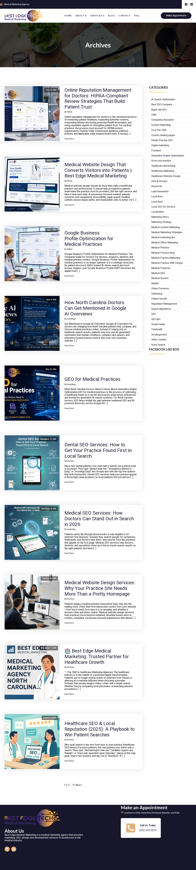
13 (73, 785)
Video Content (158, 339)
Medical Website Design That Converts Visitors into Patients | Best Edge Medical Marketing (98, 170)
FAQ (136, 15)
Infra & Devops (159, 181)
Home (68, 15)
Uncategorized (159, 334)
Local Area (157, 196)
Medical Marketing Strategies (167, 232)
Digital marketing (160, 145)
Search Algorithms (161, 309)
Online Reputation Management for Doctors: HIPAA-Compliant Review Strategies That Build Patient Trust (97, 98)
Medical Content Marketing (165, 227)
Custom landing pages (163, 135)
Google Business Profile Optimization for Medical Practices (88, 238)
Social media (158, 324)
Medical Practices (160, 268)
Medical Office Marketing (164, 242)
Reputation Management (164, 304)
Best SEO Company (161, 104)
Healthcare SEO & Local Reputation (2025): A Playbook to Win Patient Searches (99, 729)
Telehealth (156, 329)
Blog (111, 15)
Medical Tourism (160, 278)
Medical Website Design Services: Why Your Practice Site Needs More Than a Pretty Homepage (99, 588)
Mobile (155, 283)
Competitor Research (162, 120)
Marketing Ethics (160, 217)
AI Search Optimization (163, 99)
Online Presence (160, 288)
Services (96, 15)
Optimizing (156, 294)
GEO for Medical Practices (92, 379)
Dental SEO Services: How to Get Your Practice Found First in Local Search (98, 450)
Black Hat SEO (159, 110)
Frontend (156, 150)
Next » (79, 785)
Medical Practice (160, 247)
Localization (157, 212)
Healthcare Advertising (163, 166)
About (79, 15)
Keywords (156, 186)
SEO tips (155, 319)
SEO (153, 314)
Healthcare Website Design (165, 176)
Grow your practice (161, 161)
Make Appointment (176, 15)
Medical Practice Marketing (165, 258)
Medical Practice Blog (163, 253)
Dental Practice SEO (162, 140)
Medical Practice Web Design (167, 263)
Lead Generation (160, 191)
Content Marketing (161, 125)
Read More (69, 139)
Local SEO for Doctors (163, 207)
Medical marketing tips (163, 237)
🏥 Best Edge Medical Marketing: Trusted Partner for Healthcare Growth (96, 656)
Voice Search (158, 345)
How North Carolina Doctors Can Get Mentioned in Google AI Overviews (95, 308)
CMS (153, 115)
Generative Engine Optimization (167, 156)
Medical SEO (158, 273)
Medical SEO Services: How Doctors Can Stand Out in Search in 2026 (99, 518)
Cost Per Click (158, 130)
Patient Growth (159, 299)
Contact (125, 15)
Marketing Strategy (161, 222)
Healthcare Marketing (162, 171)
